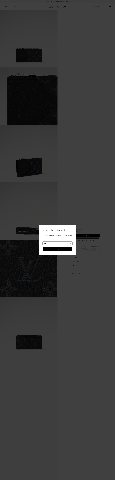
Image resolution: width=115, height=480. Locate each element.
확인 (57, 249)
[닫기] (72, 230)
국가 (43, 240)
